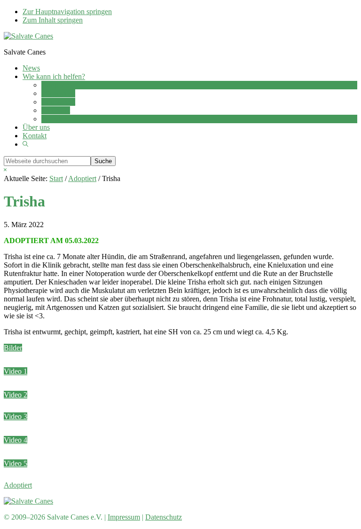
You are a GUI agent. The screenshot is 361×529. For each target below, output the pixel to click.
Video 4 (15, 440)
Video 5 (15, 463)
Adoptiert (18, 485)
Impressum (124, 517)
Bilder (13, 348)
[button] (25, 144)
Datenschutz (163, 517)
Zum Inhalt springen (53, 20)
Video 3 (15, 416)
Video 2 (15, 395)
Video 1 (15, 371)
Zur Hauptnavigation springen (67, 12)
